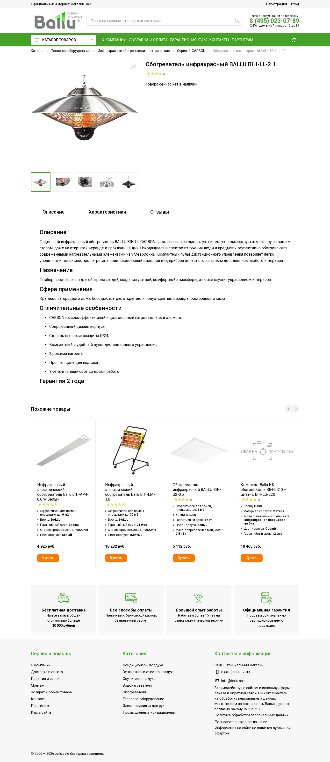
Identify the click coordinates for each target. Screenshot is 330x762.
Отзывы (159, 212)
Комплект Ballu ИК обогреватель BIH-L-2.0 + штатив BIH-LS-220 (263, 489)
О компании (40, 665)
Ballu (218, 665)
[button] (293, 39)
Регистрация (276, 4)
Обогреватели (134, 692)
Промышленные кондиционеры (149, 712)
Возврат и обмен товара (51, 692)
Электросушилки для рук (144, 706)
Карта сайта (41, 712)
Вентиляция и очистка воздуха (148, 672)
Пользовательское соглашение (241, 722)
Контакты (39, 699)
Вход (295, 4)
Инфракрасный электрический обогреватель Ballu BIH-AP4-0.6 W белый (63, 492)
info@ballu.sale (233, 681)
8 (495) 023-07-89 (274, 20)
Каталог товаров (59, 40)
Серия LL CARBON (191, 51)
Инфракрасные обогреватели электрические (134, 51)
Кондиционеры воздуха (143, 665)
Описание (54, 212)
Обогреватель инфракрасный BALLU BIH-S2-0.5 (197, 489)
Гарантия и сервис (46, 678)
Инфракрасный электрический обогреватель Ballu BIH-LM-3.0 (130, 492)
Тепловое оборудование (71, 51)
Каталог (37, 51)
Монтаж (37, 685)
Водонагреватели (137, 685)
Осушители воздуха (139, 678)
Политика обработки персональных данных (251, 715)
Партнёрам (40, 706)
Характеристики (107, 212)
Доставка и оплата (47, 672)
